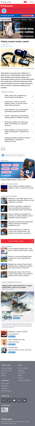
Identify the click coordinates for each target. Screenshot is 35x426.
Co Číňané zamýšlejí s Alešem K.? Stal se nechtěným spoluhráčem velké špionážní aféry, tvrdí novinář (20, 208)
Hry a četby (5, 165)
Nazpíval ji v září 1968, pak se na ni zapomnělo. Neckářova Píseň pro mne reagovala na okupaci (21, 200)
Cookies (3, 421)
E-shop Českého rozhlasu (11, 282)
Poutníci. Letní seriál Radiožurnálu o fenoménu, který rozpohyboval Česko (20, 258)
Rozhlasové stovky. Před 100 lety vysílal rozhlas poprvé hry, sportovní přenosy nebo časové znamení (20, 273)
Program (16, 19)
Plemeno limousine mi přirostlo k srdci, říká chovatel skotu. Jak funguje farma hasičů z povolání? (19, 231)
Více (30, 19)
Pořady (24, 19)
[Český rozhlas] (6, 2)
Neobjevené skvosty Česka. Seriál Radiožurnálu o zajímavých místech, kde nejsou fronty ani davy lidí (20, 266)
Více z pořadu (6, 246)
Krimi (15, 165)
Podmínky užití (20, 421)
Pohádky (4, 168)
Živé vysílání (5, 172)
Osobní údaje (11, 421)
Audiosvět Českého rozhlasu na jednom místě (13, 179)
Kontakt (20, 378)
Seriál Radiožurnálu (6, 46)
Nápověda (21, 370)
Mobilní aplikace (6, 391)
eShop (3, 375)
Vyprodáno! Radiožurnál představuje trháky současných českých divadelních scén (20, 223)
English (28, 421)
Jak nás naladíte (23, 368)
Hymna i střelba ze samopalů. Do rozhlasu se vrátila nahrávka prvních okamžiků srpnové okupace (20, 215)
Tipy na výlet (5, 19)
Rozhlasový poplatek (24, 380)
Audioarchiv (5, 386)
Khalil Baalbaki (23, 68)
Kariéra (20, 375)
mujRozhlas (4, 160)
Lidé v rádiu (21, 373)
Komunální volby (6, 370)
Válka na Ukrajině (6, 368)
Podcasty (4, 388)
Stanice (3, 373)
